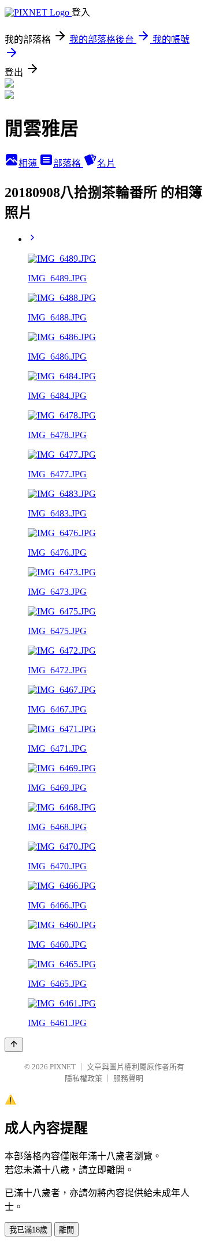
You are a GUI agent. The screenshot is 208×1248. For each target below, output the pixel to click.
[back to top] (14, 1045)
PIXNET (63, 1066)
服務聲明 (128, 1078)
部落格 (68, 163)
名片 (106, 163)
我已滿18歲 (28, 1230)
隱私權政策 (83, 1078)
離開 (66, 1230)
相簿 (28, 163)
